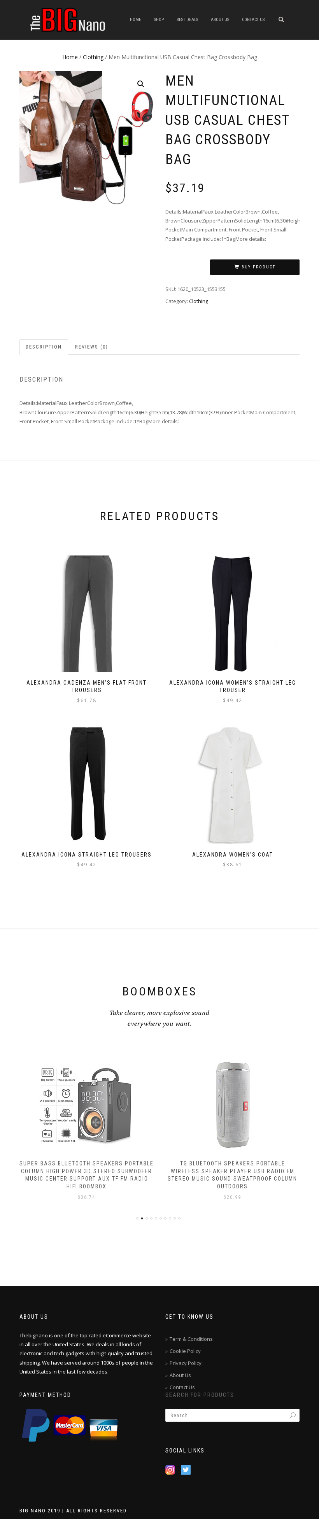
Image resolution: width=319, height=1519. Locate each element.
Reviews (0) (91, 347)
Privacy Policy (186, 1363)
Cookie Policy (185, 1350)
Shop (159, 19)
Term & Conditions (191, 1338)
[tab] (44, 347)
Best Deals (187, 19)
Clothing (93, 57)
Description (44, 347)
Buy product (258, 267)
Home (135, 19)
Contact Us (253, 19)
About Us (220, 19)
